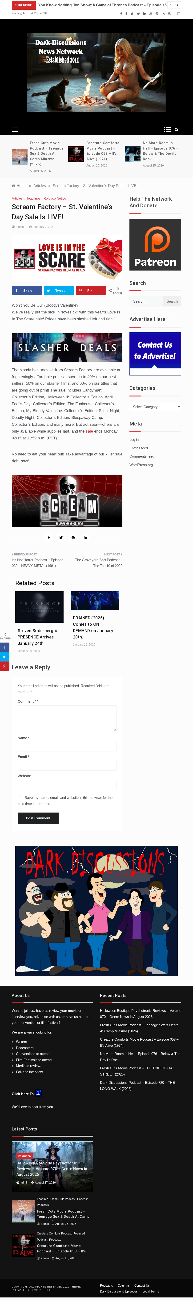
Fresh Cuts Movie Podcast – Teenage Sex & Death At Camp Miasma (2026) (47, 153)
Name (23, 738)
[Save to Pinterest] (4, 666)
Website (24, 776)
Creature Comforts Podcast (54, 1233)
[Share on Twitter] (4, 656)
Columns (124, 1285)
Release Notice (55, 198)
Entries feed (138, 448)
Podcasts (43, 1205)
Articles (17, 198)
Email (23, 757)
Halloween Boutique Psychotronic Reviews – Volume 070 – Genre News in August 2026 (51, 1169)
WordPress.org (141, 465)
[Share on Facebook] (4, 647)
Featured (24, 1156)
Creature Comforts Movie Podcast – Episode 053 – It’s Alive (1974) (61, 1251)
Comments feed (141, 456)
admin (20, 227)
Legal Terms (150, 1291)
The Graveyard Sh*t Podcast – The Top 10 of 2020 (98, 563)
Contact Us (142, 1285)
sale (90, 431)
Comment (27, 701)
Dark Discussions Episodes (119, 1291)
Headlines (33, 198)
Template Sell (41, 1289)
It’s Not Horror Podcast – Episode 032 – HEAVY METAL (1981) (37, 563)
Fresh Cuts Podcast (62, 1199)
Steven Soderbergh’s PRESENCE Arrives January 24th (38, 637)
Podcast (82, 1199)
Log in (134, 440)
